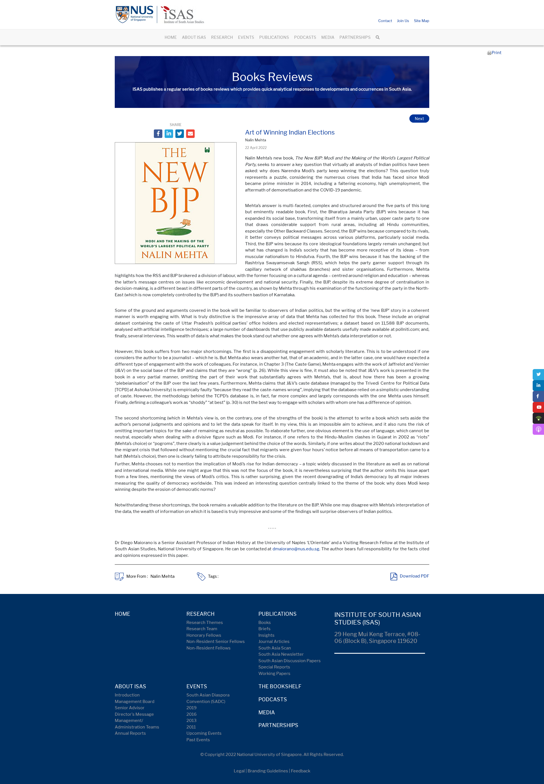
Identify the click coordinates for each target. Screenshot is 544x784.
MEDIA (327, 37)
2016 (191, 714)
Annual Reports (130, 733)
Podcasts (272, 699)
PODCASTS (305, 37)
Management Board (134, 701)
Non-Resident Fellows (208, 648)
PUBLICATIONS (274, 37)
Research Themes (204, 622)
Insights (266, 635)
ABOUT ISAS (194, 37)
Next (419, 118)
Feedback (300, 771)
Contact (385, 20)
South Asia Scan (274, 648)
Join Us (403, 20)
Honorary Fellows (203, 635)
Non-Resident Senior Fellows (215, 641)
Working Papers (274, 673)
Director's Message (134, 714)
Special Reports (274, 667)
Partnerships (278, 725)
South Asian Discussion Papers (289, 660)
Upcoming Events (204, 733)
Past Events (198, 739)
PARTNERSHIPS (355, 37)
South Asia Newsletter (281, 654)
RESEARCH (222, 37)
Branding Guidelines (268, 771)
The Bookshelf (279, 686)
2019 (191, 707)
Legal (239, 771)
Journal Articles (274, 641)
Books (264, 622)
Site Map (421, 20)
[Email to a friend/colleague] (190, 133)
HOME (171, 37)
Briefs (264, 628)
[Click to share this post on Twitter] (179, 133)
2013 (191, 720)
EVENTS (246, 37)
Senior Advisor (129, 707)
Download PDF (414, 576)
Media (266, 712)
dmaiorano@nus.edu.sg (296, 548)
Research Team (201, 628)
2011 (191, 727)
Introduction (127, 695)
